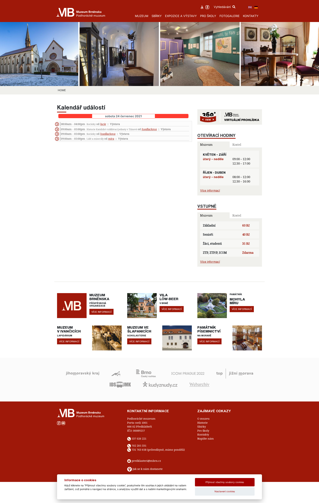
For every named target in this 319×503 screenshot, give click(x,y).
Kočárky (91, 124)
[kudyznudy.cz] (160, 384)
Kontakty (203, 434)
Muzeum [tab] (206, 145)
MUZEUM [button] (141, 16)
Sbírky (201, 426)
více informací (101, 312)
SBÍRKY (157, 16)
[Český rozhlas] (146, 373)
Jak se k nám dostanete (148, 469)
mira (111, 138)
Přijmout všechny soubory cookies (224, 482)
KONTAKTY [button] (250, 16)
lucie (103, 124)
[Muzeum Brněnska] (72, 305)
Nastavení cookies (225, 491)
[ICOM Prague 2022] (188, 373)
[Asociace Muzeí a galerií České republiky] (116, 373)
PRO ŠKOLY (208, 16)
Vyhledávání (223, 7)
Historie (202, 422)
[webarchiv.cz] (199, 384)
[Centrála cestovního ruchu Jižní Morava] (235, 373)
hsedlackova (149, 129)
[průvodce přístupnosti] (202, 7)
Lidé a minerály (95, 138)
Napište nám (205, 438)
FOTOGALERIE (229, 16)
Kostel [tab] (236, 145)
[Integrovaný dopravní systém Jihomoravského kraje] (120, 384)
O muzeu (203, 418)
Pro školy (203, 430)
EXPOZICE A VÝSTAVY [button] (181, 16)
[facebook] (207, 7)
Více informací (210, 190)
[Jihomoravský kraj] (82, 373)
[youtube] (63, 423)
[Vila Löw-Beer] (142, 305)
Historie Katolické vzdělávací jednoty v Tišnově (112, 129)
